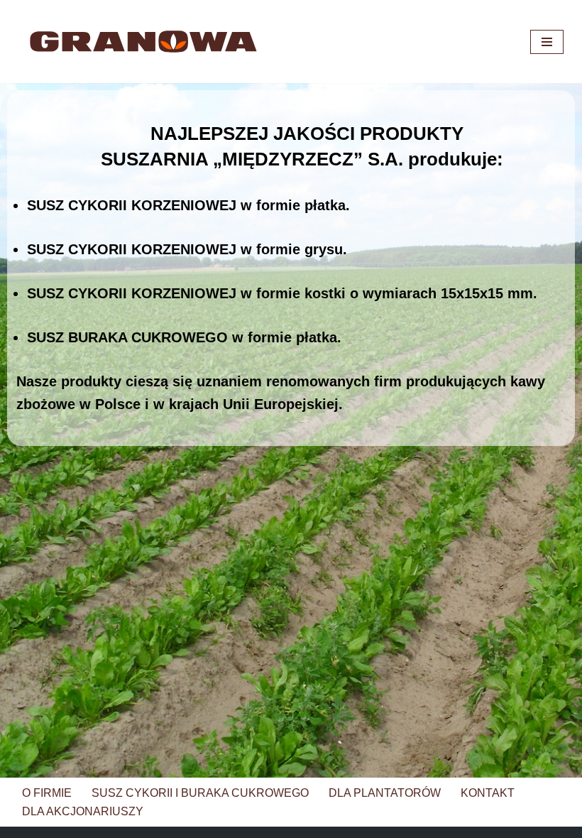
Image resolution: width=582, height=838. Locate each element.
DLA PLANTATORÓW (385, 793)
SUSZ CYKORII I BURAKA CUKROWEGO (200, 793)
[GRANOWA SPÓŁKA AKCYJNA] (143, 42)
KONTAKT (488, 793)
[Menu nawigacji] (547, 42)
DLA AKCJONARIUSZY (82, 811)
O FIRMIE (47, 793)
